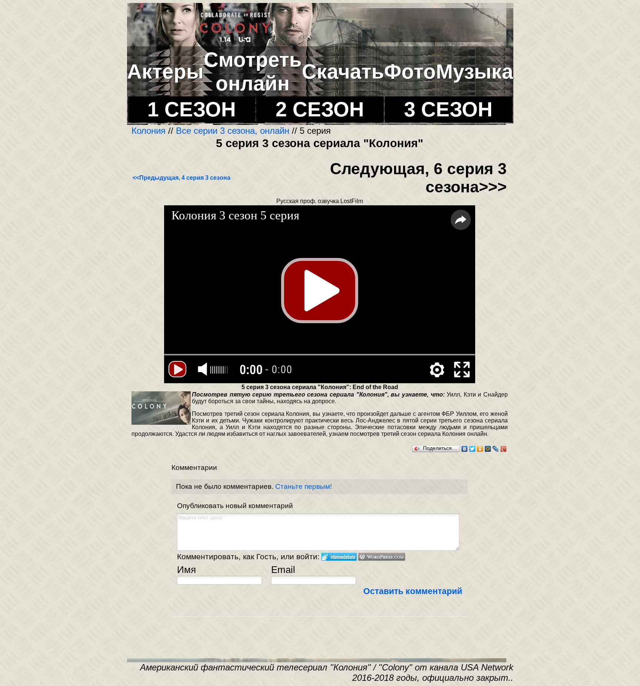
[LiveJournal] (496, 449)
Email (283, 569)
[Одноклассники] (480, 449)
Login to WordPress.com (381, 557)
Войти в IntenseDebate (339, 557)
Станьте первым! (303, 486)
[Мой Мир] (488, 449)
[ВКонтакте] (465, 449)
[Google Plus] (503, 449)
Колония (149, 131)
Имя (186, 569)
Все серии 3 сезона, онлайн (232, 131)
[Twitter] (472, 449)
